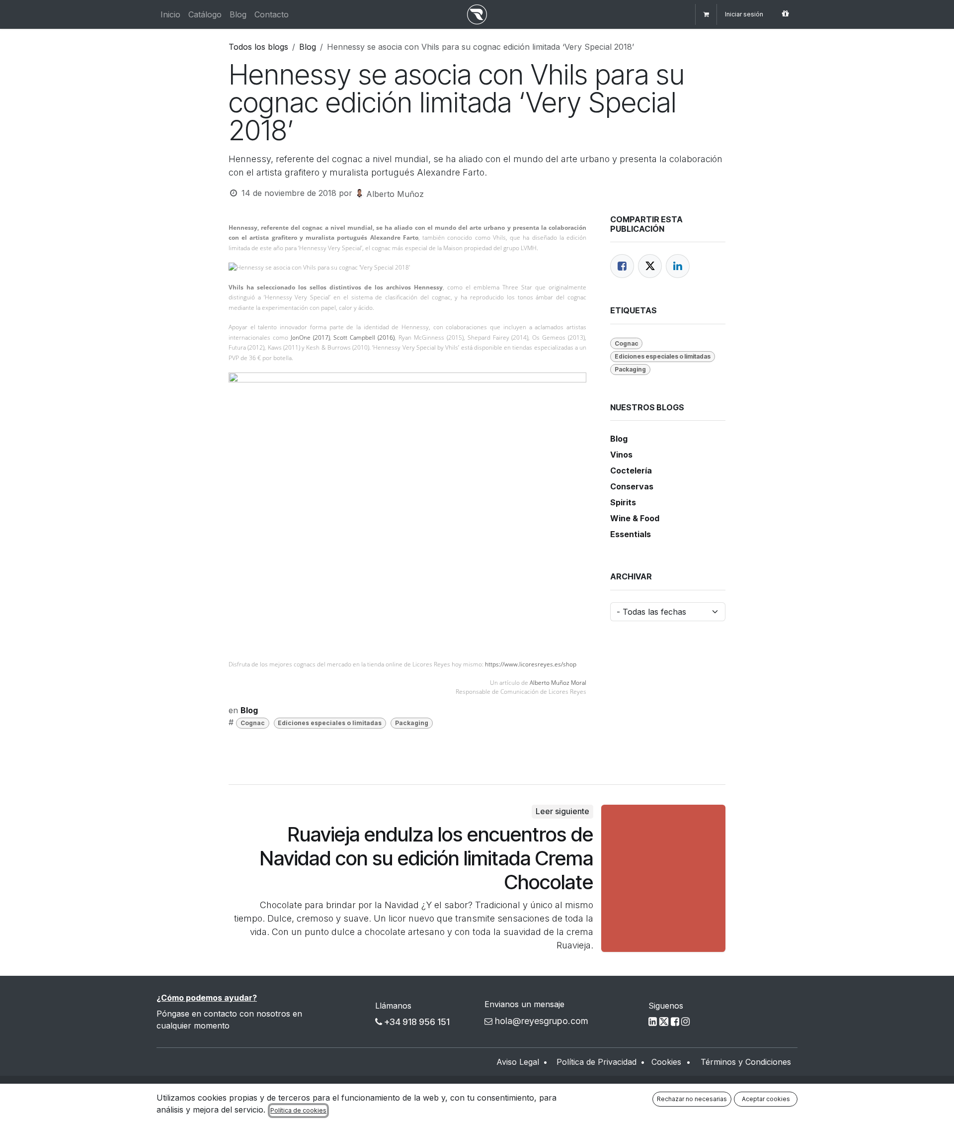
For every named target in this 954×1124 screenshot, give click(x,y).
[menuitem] (170, 14)
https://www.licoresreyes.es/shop (530, 664)
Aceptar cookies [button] (766, 1099)
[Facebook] (622, 266)
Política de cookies (298, 1110)
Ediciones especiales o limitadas (330, 723)
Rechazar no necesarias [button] (692, 1099)
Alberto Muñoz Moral (558, 682)
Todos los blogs (258, 47)
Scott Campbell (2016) (364, 337)
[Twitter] (650, 266)
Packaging (411, 723)
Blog (307, 47)
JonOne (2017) (310, 337)
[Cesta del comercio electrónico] (706, 14)
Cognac (252, 723)
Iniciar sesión (744, 14)
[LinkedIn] (678, 266)
